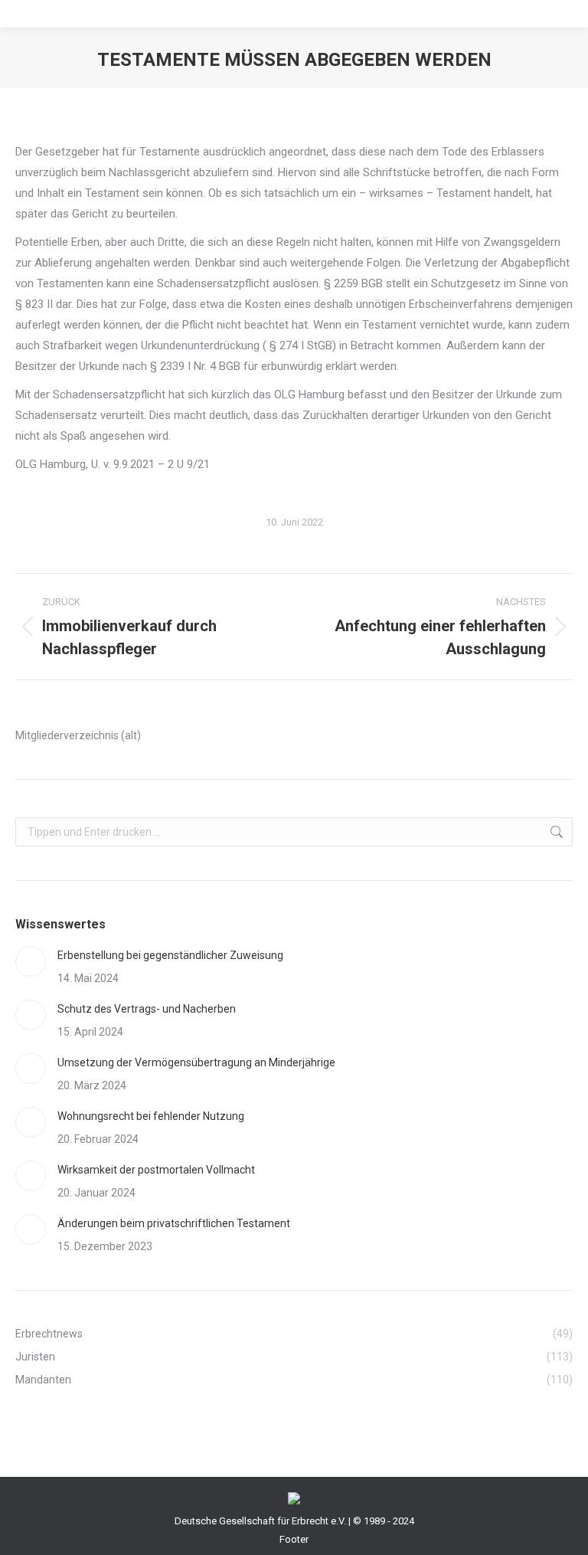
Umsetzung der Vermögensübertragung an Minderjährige (196, 1062)
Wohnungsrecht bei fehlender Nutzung (150, 1116)
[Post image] (30, 961)
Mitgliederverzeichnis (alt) (78, 735)
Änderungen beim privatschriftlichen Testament (173, 1223)
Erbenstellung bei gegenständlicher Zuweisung (170, 955)
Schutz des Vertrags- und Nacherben (146, 1009)
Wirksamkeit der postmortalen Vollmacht (156, 1170)
